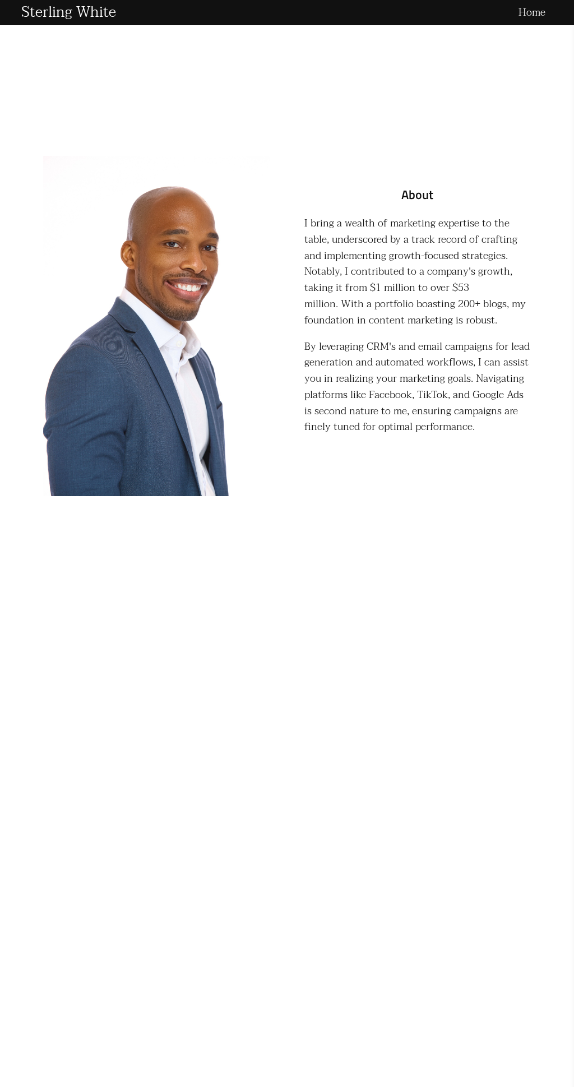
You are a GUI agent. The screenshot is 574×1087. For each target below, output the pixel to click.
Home (532, 12)
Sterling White (68, 12)
